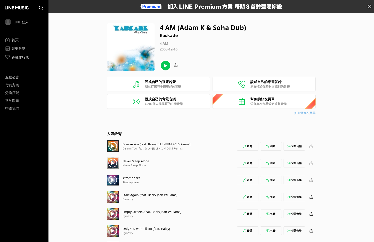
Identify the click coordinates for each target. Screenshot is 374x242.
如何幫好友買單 (305, 113)
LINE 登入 (21, 22)
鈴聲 (249, 146)
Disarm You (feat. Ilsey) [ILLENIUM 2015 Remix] (156, 144)
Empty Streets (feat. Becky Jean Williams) (152, 212)
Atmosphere (131, 178)
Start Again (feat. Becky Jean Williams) (150, 195)
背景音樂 (296, 146)
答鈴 (273, 146)
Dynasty (128, 199)
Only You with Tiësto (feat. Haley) (146, 229)
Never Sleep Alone (136, 161)
